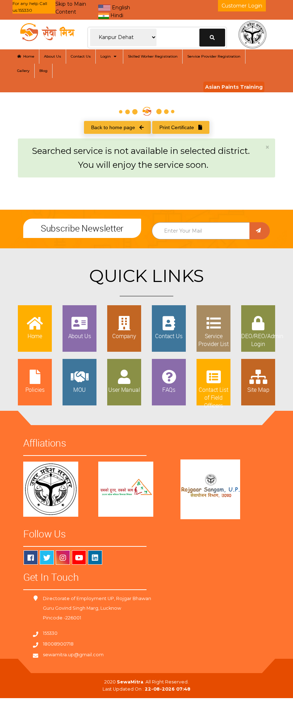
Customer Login (242, 6)
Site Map (258, 390)
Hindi (116, 15)
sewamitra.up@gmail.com (73, 654)
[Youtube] (79, 557)
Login (106, 56)
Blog (43, 70)
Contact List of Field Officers (213, 398)
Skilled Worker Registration (153, 56)
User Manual (124, 390)
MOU (79, 390)
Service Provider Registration (213, 56)
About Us (52, 56)
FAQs (168, 390)
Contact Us (81, 56)
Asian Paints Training (234, 87)
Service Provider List (213, 340)
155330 (50, 633)
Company (124, 336)
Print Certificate (178, 127)
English (120, 7)
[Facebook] (31, 557)
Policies (35, 390)
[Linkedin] (95, 557)
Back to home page (115, 127)
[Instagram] (63, 557)
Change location (212, 38)
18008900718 (58, 644)
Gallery (23, 70)
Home (27, 56)
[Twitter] (47, 557)
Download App (24, 702)
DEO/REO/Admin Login (262, 340)
